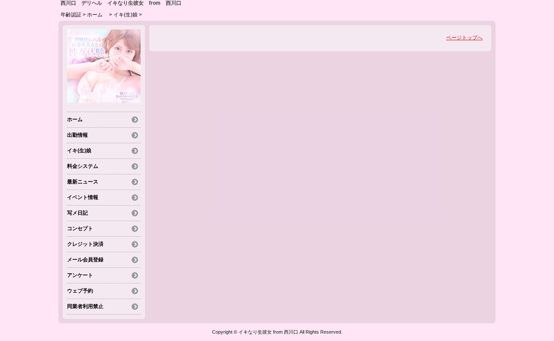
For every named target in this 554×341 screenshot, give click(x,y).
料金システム (82, 166)
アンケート (80, 275)
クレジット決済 (85, 244)
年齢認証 (71, 15)
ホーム (97, 15)
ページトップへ (464, 38)
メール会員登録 (85, 260)
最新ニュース (82, 182)
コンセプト (80, 228)
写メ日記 (77, 213)
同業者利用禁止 (85, 306)
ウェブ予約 (80, 291)
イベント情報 (82, 197)
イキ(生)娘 (125, 15)
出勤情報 (77, 135)
